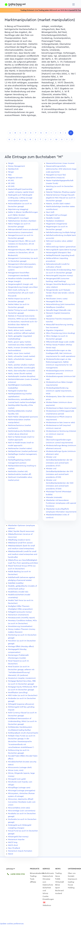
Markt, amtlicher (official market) (21, 333)
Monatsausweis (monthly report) (21, 618)
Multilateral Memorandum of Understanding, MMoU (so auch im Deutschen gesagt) (22, 721)
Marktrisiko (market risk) (18, 471)
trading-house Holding (71, 885)
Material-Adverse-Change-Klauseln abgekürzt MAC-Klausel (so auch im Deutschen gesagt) (60, 198)
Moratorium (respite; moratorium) (22, 678)
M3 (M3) (11, 186)
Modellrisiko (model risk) (18, 592)
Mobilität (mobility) (16, 583)
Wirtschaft (59, 882)
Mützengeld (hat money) (18, 836)
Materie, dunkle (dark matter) (58, 203)
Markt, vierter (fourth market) (20, 373)
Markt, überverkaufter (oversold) (21, 371)
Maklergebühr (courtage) (18, 218)
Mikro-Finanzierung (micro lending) (60, 333)
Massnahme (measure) (55, 178)
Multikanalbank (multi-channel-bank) (23, 733)
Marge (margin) (14, 281)
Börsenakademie (37, 873)
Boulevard (59, 890)
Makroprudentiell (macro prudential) (23, 229)
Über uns (72, 873)
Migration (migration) (54, 330)
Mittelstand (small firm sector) (20, 543)
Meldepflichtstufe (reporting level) (60, 255)
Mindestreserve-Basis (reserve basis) (61, 408)
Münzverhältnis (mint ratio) (19, 808)
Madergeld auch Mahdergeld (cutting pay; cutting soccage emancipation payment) (20, 198)
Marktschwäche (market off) (19, 474)
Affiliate (33, 882)
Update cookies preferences (12, 923)
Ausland (58, 893)
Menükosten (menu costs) (57, 299)
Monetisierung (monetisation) (20, 626)
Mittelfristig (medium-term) (19, 540)
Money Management (16, 166)
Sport (57, 888)
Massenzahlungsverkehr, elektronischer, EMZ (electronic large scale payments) (61, 169)
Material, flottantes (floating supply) (61, 192)
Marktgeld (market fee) (17, 391)
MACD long (12, 842)
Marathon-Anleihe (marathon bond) (22, 278)
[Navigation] (73, 4)
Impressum (72, 879)
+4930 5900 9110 (17, 874)
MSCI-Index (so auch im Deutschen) (22, 695)
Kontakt (71, 876)
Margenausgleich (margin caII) (20, 284)
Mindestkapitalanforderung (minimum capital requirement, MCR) (59, 391)
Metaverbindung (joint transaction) (60, 304)
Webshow (47, 905)
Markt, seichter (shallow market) (21, 365)
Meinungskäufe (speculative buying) (61, 250)
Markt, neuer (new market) (19, 353)
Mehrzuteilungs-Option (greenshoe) (61, 247)
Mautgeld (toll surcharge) (56, 215)
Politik (57, 879)
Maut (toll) (50, 212)
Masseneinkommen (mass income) (60, 163)
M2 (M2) (11, 183)
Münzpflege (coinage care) (19, 787)
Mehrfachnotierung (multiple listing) (61, 232)
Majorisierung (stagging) (18, 209)
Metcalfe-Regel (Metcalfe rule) (58, 310)
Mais (10, 175)
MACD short (13, 845)
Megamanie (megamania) (56, 224)
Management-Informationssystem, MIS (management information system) (22, 267)
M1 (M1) (11, 180)
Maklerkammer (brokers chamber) (22, 221)
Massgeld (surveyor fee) (56, 175)
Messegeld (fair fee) (54, 301)
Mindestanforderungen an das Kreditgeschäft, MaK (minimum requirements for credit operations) (60, 353)
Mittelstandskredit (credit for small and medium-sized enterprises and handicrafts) (22, 554)
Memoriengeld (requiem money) (59, 275)
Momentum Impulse (16, 839)
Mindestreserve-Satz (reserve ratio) (60, 422)
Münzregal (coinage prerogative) (21, 790)
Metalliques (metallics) (55, 307)
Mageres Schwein (15, 178)
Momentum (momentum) (18, 615)
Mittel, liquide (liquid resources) (21, 531)
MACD (10, 854)
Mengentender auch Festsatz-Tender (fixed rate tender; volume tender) (60, 293)
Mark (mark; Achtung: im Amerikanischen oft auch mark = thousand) (21, 293)
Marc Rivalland (14, 848)
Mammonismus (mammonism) (20, 232)
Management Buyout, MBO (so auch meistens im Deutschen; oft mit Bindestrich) (23, 252)
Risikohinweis (48, 873)
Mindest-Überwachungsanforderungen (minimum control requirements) (59, 439)
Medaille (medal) (53, 218)
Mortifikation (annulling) (18, 692)
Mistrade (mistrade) (54, 497)
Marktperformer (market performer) (22, 451)
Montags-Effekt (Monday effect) (21, 646)
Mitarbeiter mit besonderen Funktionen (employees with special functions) (61, 503)
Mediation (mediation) (55, 221)
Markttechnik (13, 169)
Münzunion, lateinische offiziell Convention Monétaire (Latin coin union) (22, 802)
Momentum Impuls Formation (20, 851)
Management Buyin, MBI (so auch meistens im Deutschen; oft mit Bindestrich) (21, 244)
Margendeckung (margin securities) (23, 287)
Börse (57, 885)
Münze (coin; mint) (15, 770)
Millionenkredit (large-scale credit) (60, 342)
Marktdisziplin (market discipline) (21, 376)
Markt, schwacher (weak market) (21, 356)
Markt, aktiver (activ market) (19, 330)
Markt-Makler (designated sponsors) (23, 417)
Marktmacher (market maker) (20, 448)
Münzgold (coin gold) (17, 779)
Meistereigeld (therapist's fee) (58, 252)
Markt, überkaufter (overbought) (21, 368)
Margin (11, 163)
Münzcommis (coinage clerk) (20, 767)
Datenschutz (48, 876)
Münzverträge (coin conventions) (21, 811)
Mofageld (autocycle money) (20, 612)
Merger (11, 172)
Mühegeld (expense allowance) (21, 704)
